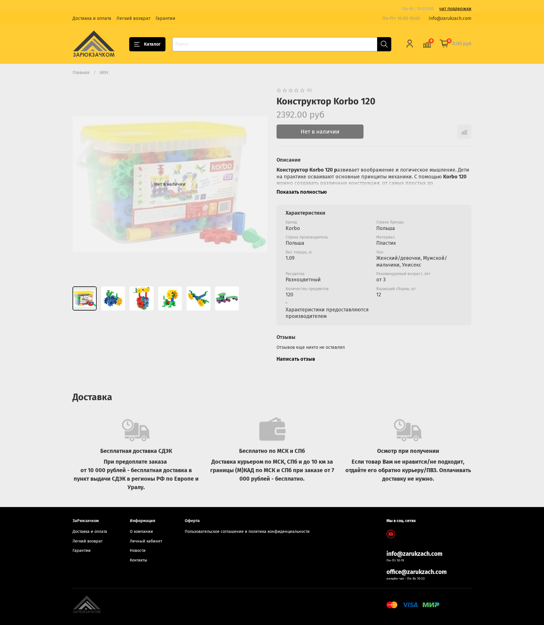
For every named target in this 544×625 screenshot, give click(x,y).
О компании (141, 531)
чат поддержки (455, 8)
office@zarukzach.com (416, 572)
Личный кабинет (146, 541)
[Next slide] (258, 184)
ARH (104, 72)
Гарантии (165, 18)
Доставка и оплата (92, 18)
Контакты (138, 560)
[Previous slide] (81, 184)
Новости (138, 550)
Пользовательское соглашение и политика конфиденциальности (247, 531)
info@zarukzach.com (450, 18)
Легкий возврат (133, 18)
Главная (81, 72)
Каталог (152, 44)
